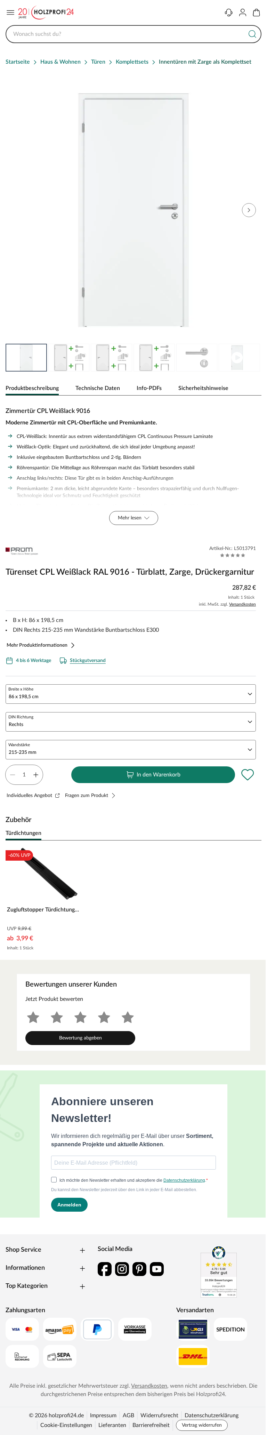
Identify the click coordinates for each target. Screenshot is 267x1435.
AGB (128, 1415)
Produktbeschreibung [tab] (32, 388)
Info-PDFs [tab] (149, 388)
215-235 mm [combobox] (23, 752)
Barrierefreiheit (151, 1425)
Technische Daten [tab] (97, 388)
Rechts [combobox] (16, 724)
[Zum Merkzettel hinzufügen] (247, 774)
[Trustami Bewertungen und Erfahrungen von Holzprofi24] (219, 1271)
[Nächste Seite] (250, 357)
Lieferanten (112, 1425)
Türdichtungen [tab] (23, 833)
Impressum (103, 1415)
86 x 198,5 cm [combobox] (24, 696)
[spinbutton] (24, 774)
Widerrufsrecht (159, 1415)
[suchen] (252, 34)
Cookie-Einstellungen (66, 1425)
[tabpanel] (133, 464)
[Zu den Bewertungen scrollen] (233, 555)
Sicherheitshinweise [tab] (203, 388)
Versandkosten (242, 604)
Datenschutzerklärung (211, 1415)
